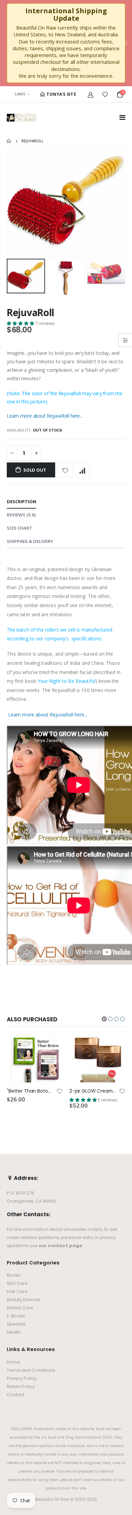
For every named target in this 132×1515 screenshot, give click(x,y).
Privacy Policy (22, 1378)
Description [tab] (21, 501)
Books (13, 1275)
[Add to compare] (82, 470)
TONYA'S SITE (60, 94)
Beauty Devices (24, 1299)
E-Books (16, 1316)
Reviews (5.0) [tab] (21, 515)
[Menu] (122, 117)
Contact (15, 1394)
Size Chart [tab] (19, 528)
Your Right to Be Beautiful (66, 681)
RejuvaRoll (30, 312)
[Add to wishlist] (65, 470)
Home (9, 141)
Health (14, 1332)
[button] (21, 323)
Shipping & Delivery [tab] (30, 541)
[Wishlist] (105, 94)
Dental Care (20, 1307)
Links (20, 93)
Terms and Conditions (31, 1370)
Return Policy (21, 1386)
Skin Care (17, 1283)
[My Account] (90, 94)
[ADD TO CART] (51, 1049)
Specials (16, 1324)
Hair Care (17, 1291)
